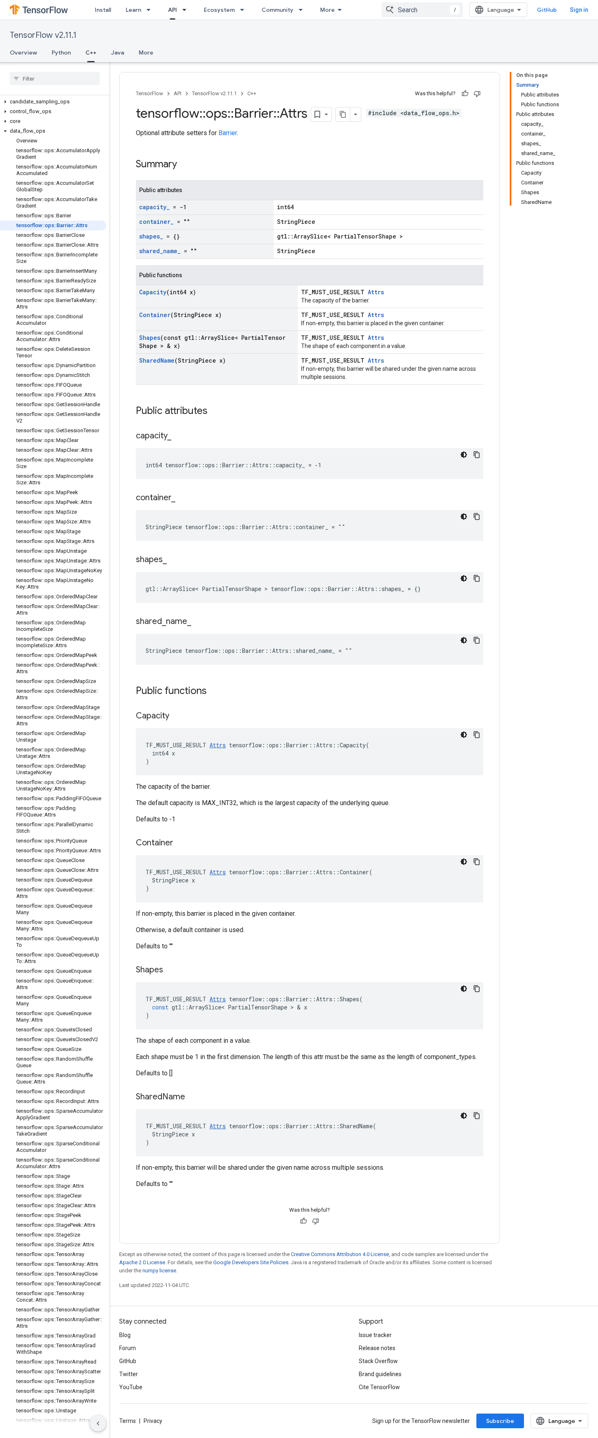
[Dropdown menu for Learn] (151, 10)
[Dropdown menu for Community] (303, 10)
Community (277, 9)
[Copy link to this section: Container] (181, 843)
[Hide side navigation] (98, 1423)
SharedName (157, 360)
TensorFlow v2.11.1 (43, 35)
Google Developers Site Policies (250, 1262)
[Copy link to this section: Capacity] (177, 716)
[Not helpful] (477, 94)
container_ (156, 221)
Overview (23, 52)
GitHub (547, 9)
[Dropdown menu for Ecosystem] (244, 10)
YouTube (130, 1387)
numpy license (159, 1270)
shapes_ (151, 236)
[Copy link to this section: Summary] (185, 165)
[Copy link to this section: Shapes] (171, 970)
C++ (90, 52)
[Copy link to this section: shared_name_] (199, 622)
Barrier (227, 133)
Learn (133, 9)
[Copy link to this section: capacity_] (179, 436)
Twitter (128, 1374)
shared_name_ (160, 251)
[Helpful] (465, 94)
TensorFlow (149, 93)
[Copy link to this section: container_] (183, 498)
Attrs (376, 292)
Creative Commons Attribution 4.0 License (340, 1254)
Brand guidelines (380, 1374)
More (327, 9)
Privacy (153, 1421)
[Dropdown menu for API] (186, 10)
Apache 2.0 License (142, 1262)
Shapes (149, 337)
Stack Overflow (378, 1361)
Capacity (152, 292)
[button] (53, 102)
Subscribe (500, 1421)
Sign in (579, 10)
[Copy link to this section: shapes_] (175, 560)
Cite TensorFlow (379, 1387)
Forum (127, 1348)
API (172, 9)
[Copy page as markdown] (343, 114)
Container (154, 315)
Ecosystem (219, 9)
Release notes (377, 1348)
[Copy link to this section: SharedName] (193, 1097)
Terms (127, 1421)
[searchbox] (55, 78)
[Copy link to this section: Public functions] (215, 691)
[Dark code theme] (463, 454)
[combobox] (422, 9)
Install (103, 9)
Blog (125, 1335)
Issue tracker (375, 1335)
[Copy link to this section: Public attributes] (215, 411)
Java (117, 52)
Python (61, 52)
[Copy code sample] (476, 454)
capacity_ (154, 207)
